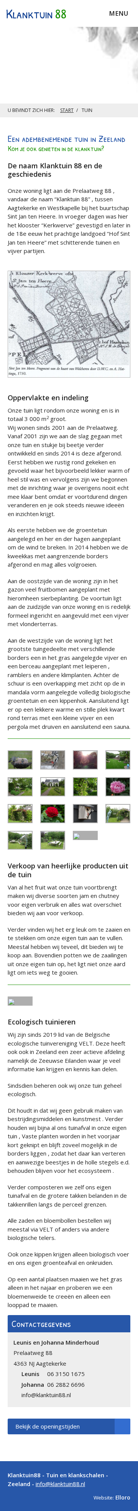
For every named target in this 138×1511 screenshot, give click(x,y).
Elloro (122, 1497)
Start (67, 110)
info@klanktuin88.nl (60, 1484)
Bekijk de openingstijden (47, 1426)
